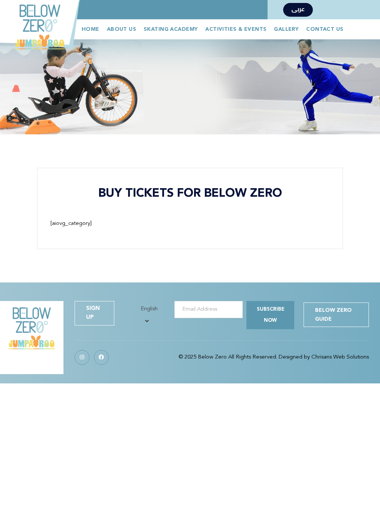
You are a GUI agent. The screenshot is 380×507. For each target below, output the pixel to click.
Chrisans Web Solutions (340, 357)
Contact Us (324, 29)
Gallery (286, 29)
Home (90, 29)
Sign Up (93, 313)
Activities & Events (235, 29)
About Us (121, 29)
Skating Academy (171, 29)
